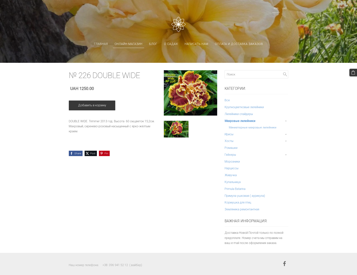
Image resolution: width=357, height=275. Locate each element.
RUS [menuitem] (276, 8)
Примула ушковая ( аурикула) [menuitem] (245, 196)
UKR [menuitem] (284, 8)
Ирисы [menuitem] (229, 134)
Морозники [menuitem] (232, 161)
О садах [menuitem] (171, 44)
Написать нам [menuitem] (196, 44)
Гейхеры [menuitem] (230, 154)
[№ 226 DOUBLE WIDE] (176, 129)
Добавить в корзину (92, 105)
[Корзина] (353, 72)
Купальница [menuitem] (233, 182)
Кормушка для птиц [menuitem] (238, 202)
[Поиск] (285, 74)
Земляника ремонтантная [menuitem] (242, 209)
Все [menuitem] (227, 100)
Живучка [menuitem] (231, 175)
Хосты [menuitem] (229, 141)
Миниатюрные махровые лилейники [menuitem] (252, 127)
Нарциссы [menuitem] (231, 168)
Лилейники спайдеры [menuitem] (239, 114)
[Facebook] (284, 263)
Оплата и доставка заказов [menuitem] (239, 44)
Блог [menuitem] (153, 44)
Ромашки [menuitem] (231, 148)
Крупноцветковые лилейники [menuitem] (244, 107)
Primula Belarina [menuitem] (235, 189)
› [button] (286, 121)
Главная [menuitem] (101, 44)
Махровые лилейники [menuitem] (240, 121)
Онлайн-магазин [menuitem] (128, 44)
